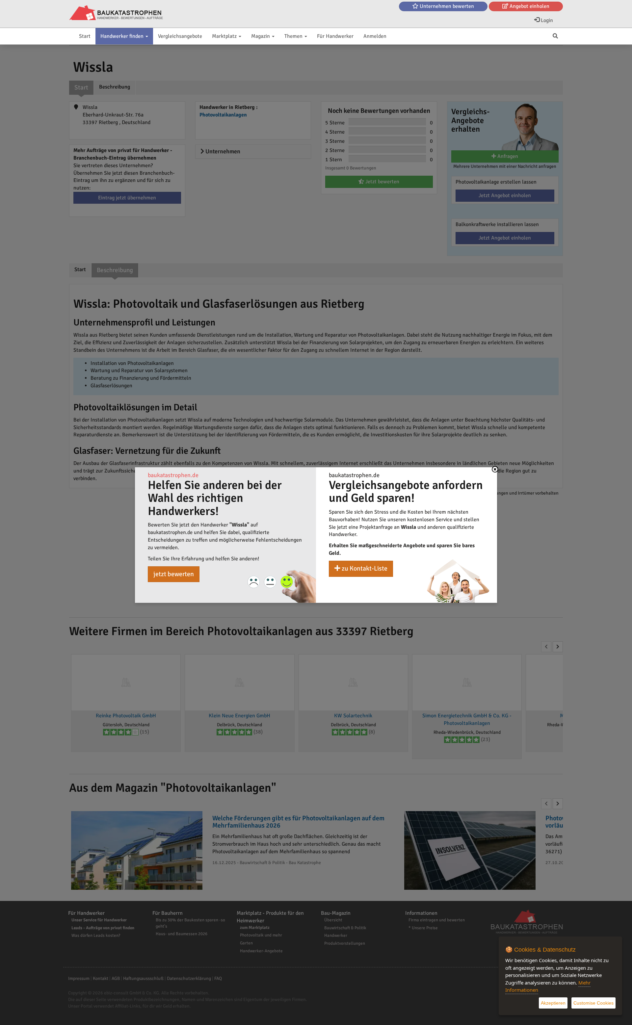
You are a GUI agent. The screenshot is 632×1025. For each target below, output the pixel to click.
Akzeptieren (553, 1003)
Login (546, 20)
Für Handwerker (335, 36)
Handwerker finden (122, 36)
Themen (294, 36)
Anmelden (374, 36)
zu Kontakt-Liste (363, 568)
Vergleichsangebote (180, 36)
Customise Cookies (593, 1003)
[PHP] (116, 13)
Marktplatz (225, 36)
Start (85, 36)
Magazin (261, 36)
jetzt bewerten (173, 574)
